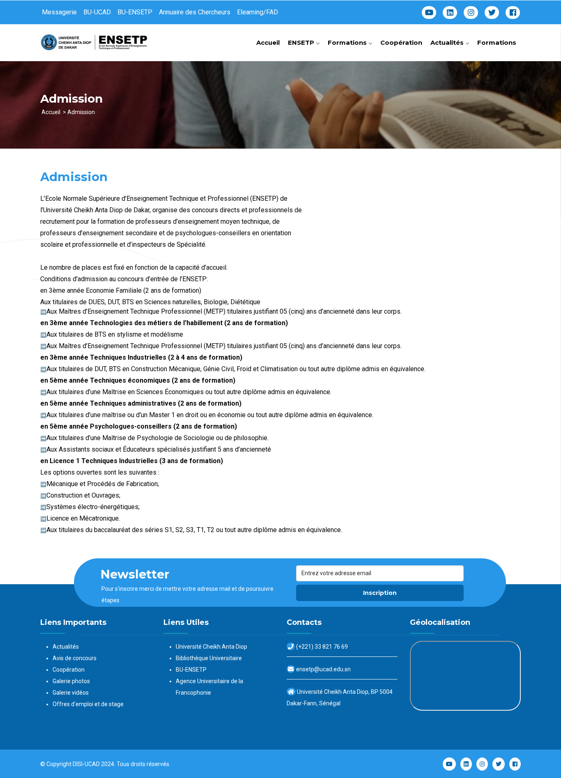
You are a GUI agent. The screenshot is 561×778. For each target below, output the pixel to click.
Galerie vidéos (71, 692)
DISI (78, 764)
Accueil (268, 42)
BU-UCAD (97, 12)
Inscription (380, 593)
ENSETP (302, 42)
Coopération (401, 42)
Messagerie (59, 12)
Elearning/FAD (257, 12)
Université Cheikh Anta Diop (211, 646)
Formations (348, 42)
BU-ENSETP (134, 12)
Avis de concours (75, 658)
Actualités (447, 42)
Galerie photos (71, 681)
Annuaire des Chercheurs (194, 12)
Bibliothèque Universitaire (209, 658)
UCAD (92, 764)
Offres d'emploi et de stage (88, 704)
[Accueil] (95, 39)
